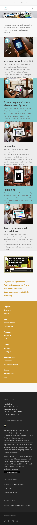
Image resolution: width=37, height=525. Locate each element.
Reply (16, 440)
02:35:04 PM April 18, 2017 (21, 435)
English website (23, 2)
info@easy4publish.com (12, 414)
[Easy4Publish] (5, 428)
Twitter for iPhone (10, 438)
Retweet (21, 440)
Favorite (26, 440)
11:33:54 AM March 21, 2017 (18, 447)
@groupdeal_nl (9, 445)
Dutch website (13, 2)
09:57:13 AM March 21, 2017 (13, 464)
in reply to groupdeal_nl (24, 450)
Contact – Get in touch (11, 493)
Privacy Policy (8, 488)
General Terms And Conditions (14, 484)
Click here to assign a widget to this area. (17, 505)
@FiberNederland (9, 430)
